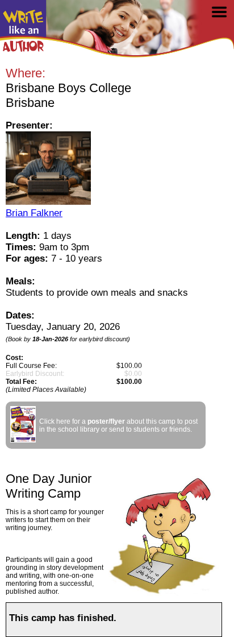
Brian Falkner (34, 213)
